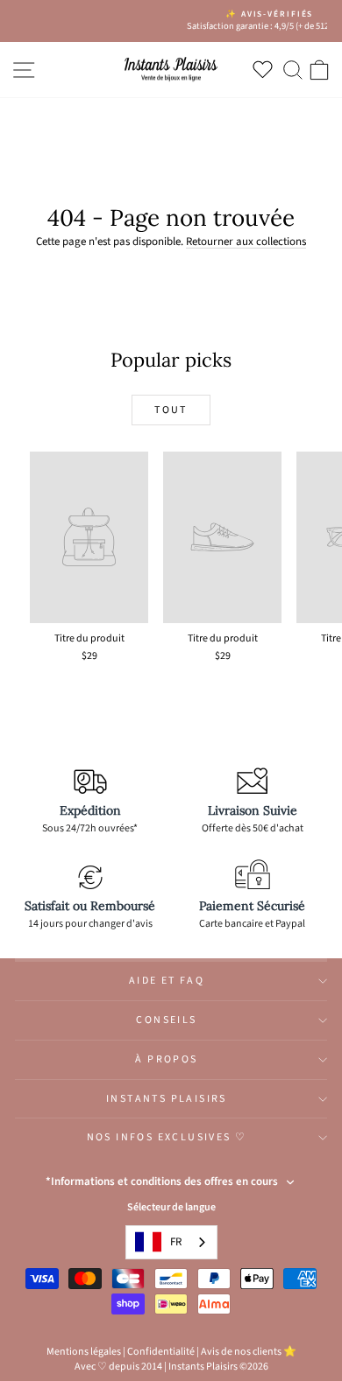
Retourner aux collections (246, 241)
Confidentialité (161, 1351)
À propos (166, 1059)
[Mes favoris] (266, 69)
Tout (171, 410)
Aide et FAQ (166, 980)
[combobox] (171, 1242)
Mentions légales (83, 1351)
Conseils (166, 1020)
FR (176, 1242)
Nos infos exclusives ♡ (167, 1137)
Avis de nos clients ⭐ (248, 1351)
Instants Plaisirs (166, 1098)
